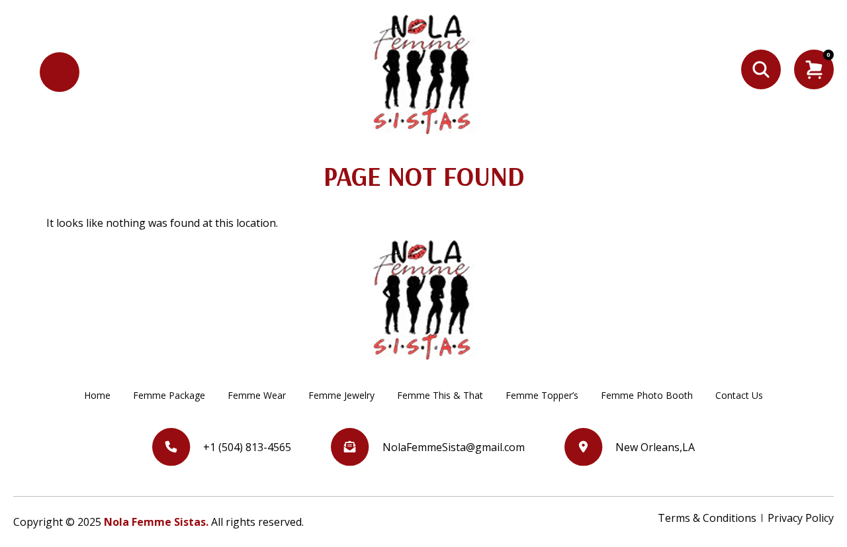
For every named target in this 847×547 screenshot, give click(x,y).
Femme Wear (257, 395)
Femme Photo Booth (647, 395)
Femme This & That (440, 395)
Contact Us (739, 395)
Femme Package (169, 395)
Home (97, 395)
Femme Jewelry (341, 395)
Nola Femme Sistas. (156, 522)
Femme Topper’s (542, 395)
